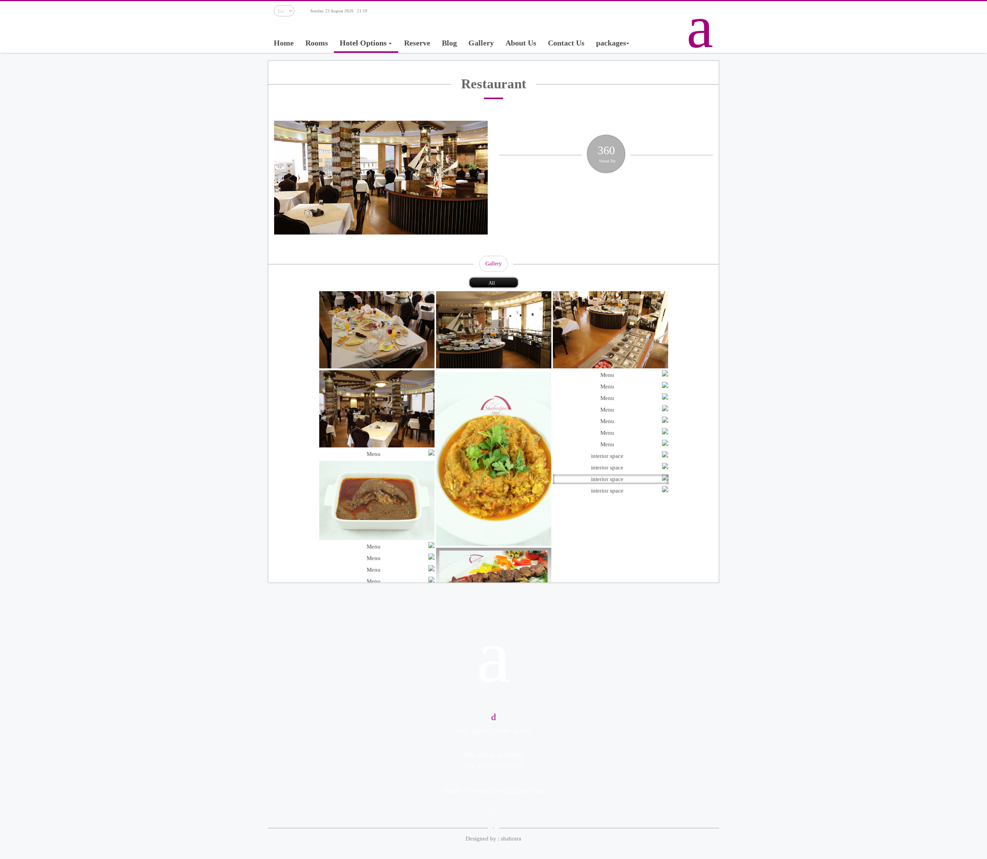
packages (611, 43)
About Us (520, 43)
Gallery (481, 43)
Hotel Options (364, 43)
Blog (449, 43)
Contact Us (566, 43)
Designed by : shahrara (493, 838)
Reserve (417, 43)
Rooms (316, 43)
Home (284, 43)
